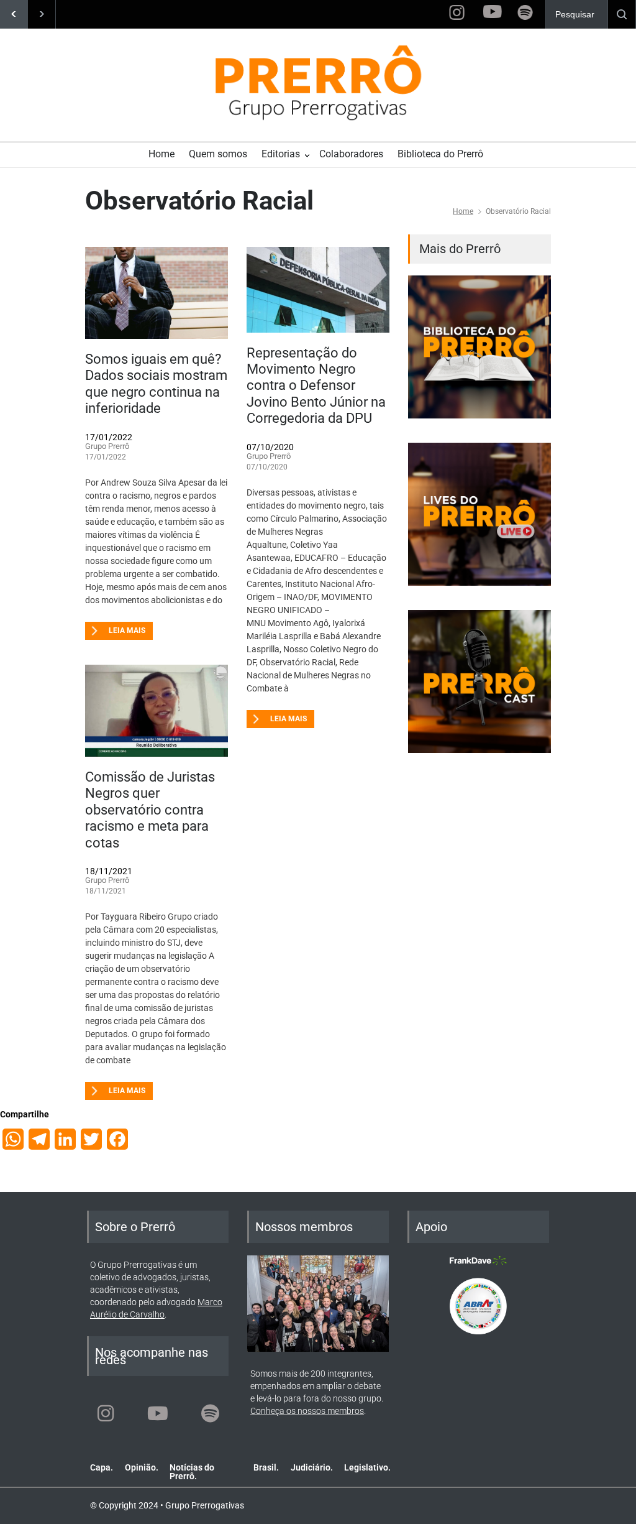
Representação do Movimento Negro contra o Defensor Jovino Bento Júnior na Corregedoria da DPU (316, 386)
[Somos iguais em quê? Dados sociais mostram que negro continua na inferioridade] (156, 293)
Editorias (280, 154)
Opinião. (141, 1467)
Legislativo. (367, 1467)
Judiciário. (312, 1467)
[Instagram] (105, 1413)
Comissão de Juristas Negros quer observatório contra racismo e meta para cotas (150, 810)
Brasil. (266, 1467)
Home (161, 154)
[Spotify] (210, 1413)
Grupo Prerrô (107, 446)
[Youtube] (157, 1413)
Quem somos (218, 154)
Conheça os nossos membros (307, 1411)
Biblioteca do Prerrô (440, 154)
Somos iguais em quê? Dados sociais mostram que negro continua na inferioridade (156, 383)
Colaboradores (351, 154)
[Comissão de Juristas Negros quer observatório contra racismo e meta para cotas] (156, 711)
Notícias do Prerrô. (192, 1471)
